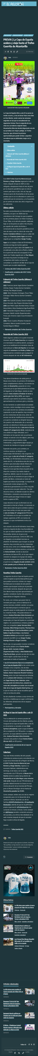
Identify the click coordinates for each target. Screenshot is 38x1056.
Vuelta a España (18, 948)
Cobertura (10, 172)
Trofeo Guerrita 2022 (17, 829)
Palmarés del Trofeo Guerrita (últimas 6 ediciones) (17, 155)
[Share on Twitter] (11, 51)
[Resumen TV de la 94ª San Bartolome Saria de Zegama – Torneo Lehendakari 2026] (8, 917)
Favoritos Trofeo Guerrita (14, 163)
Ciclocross (17, 910)
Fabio (9, 57)
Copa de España (17, 35)
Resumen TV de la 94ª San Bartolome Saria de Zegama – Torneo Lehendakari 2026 (23, 917)
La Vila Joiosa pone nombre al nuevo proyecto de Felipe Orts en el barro (13, 992)
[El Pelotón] (16, 4)
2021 (4, 285)
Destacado (7, 35)
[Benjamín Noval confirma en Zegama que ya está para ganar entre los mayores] (8, 928)
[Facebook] (29, 1044)
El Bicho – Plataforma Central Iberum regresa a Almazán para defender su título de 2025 (12, 1027)
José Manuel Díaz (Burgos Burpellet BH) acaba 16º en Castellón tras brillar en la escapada (24, 941)
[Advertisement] (19, 19)
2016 (5, 321)
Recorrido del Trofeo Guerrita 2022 (17, 159)
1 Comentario (30, 857)
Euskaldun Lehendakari (27, 921)
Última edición (11, 150)
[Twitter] (31, 1044)
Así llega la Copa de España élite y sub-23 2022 (17, 168)
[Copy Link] (17, 51)
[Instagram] (34, 1044)
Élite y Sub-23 (28, 35)
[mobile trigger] (5, 3)
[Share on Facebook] (8, 51)
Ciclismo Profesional (19, 946)
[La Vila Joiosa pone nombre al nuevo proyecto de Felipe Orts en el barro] (8, 908)
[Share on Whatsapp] (14, 51)
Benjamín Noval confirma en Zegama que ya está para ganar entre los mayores (23, 928)
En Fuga (27, 946)
